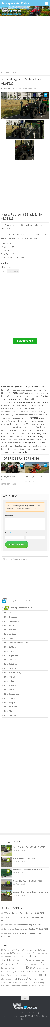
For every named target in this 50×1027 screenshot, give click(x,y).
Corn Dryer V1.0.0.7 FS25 (24, 858)
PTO (41, 979)
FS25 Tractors (10, 617)
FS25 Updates (10, 715)
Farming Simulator (23, 956)
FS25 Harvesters (11, 621)
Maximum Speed (32, 971)
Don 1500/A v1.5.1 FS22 (34, 476)
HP (40, 963)
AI (20, 953)
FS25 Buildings (10, 664)
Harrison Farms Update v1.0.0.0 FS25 (27, 913)
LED (2, 971)
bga (30, 953)
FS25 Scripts (9, 702)
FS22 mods (32, 982)
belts (22, 953)
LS (6, 971)
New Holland (30, 975)
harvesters (34, 964)
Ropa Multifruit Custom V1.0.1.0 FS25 (31, 929)
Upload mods (14, 1013)
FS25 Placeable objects (14, 672)
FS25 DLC (8, 711)
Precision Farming (11, 979)
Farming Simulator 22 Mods (15, 3)
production (24, 978)
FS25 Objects (10, 668)
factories (11, 957)
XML (25, 982)
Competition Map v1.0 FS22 (29, 924)
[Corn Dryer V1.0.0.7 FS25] (6, 862)
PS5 (38, 978)
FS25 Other (9, 681)
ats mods (34, 950)
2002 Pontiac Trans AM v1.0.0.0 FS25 (29, 847)
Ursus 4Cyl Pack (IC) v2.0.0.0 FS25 (27, 881)
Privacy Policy (26, 1013)
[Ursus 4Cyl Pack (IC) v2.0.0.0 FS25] (6, 884)
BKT (35, 953)
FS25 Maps (8, 612)
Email (28, 533)
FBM (17, 960)
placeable (42, 974)
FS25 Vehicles (10, 634)
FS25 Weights (10, 685)
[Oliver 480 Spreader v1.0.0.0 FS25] (6, 873)
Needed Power (22, 975)
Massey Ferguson (12, 271)
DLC (46, 953)
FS (20, 961)
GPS (29, 964)
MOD (8, 974)
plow (3, 979)
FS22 (25, 959)
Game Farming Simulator (14, 964)
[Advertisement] (25, 42)
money (14, 975)
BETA (26, 953)
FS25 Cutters (10, 647)
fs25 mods (21, 985)
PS (35, 978)
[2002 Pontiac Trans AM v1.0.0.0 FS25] (6, 850)
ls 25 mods (14, 953)
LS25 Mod (30, 985)
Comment (9, 515)
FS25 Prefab (9, 676)
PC (35, 975)
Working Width (18, 982)
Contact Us (37, 1013)
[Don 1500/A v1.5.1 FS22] (37, 467)
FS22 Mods (29, 1016)
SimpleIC (4, 982)
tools (9, 982)
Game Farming (41, 960)
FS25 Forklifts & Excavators (16, 642)
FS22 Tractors (8, 72)
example (4, 956)
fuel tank (32, 960)
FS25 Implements (12, 655)
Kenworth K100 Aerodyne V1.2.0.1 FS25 (30, 892)
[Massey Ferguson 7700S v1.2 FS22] (13, 467)
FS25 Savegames (11, 694)
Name (8, 533)
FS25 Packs (9, 689)
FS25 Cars (8, 638)
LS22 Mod (15, 950)
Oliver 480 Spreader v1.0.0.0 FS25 (27, 869)
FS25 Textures (10, 706)
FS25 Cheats (9, 698)
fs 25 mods (39, 985)
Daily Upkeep (40, 953)
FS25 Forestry (10, 651)
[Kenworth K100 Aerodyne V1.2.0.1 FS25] (6, 895)
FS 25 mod (5, 950)
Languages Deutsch (41, 968)
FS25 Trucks (9, 625)
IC (44, 964)
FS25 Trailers (10, 629)
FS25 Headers (10, 659)
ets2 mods (24, 950)
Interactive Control (9, 968)
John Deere (26, 967)
